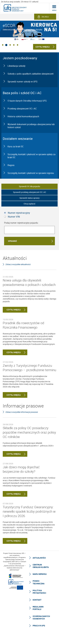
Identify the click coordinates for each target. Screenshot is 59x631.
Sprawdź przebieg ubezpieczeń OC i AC (29, 192)
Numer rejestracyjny (19, 212)
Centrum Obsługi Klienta (41, 565)
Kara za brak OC (15, 146)
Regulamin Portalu (38, 607)
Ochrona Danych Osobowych (41, 617)
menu (54, 10)
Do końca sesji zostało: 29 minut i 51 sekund (19, 1)
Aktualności (39, 557)
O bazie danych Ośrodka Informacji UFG (27, 100)
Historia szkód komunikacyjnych (23, 116)
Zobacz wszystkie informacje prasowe (21, 412)
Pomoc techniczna (38, 582)
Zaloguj (45, 17)
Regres (11, 165)
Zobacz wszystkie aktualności (18, 264)
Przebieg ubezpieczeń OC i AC (22, 108)
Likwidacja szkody (16, 65)
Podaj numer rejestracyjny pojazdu (21, 222)
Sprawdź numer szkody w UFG (22, 81)
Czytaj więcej (12, 309)
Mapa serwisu (40, 574)
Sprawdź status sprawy (29, 198)
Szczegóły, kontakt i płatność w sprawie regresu (31, 173)
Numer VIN (14, 216)
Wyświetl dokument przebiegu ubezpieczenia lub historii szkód (31, 126)
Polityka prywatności (39, 591)
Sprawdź (12, 241)
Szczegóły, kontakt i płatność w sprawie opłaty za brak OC (31, 156)
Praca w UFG (39, 625)
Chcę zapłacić (29, 203)
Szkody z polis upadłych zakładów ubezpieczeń (31, 73)
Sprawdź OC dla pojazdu (29, 186)
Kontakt (37, 599)
